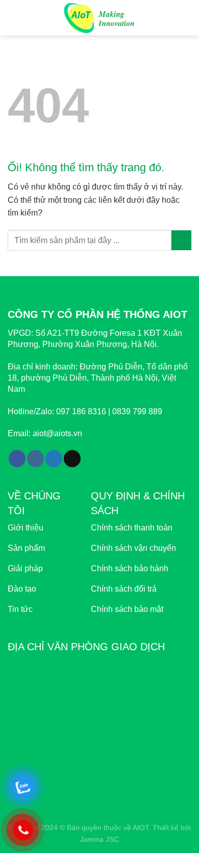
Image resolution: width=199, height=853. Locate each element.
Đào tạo (22, 588)
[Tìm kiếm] (187, 18)
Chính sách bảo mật (127, 609)
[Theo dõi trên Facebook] (17, 458)
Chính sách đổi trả (124, 588)
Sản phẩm (26, 548)
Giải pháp (25, 568)
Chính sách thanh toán (131, 527)
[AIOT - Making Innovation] (99, 17)
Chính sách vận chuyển (133, 548)
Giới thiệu (25, 527)
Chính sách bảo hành (129, 568)
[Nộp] (181, 240)
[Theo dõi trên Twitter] (53, 458)
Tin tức (20, 609)
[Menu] (14, 17)
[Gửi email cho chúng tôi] (72, 458)
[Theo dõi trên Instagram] (35, 458)
